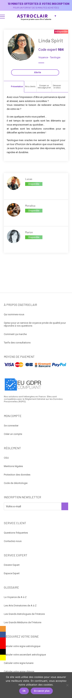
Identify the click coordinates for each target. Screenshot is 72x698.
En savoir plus (42, 690)
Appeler (29, 190)
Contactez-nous (13, 541)
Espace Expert (12, 573)
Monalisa (30, 205)
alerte (37, 72)
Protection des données (17, 474)
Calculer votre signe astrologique (22, 646)
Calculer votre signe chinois (19, 671)
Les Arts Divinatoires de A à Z (20, 605)
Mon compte (67, 16)
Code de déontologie (15, 483)
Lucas (28, 179)
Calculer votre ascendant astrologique (25, 654)
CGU (6, 457)
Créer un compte (13, 434)
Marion (29, 232)
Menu (2, 16)
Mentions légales (13, 466)
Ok (24, 690)
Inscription (64, 506)
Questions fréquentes (16, 532)
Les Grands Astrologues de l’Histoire (24, 614)
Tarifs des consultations (17, 342)
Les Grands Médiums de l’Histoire (22, 622)
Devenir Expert (12, 564)
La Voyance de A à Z (15, 597)
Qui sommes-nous (14, 314)
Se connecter (11, 425)
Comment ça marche (15, 334)
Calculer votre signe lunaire (18, 663)
